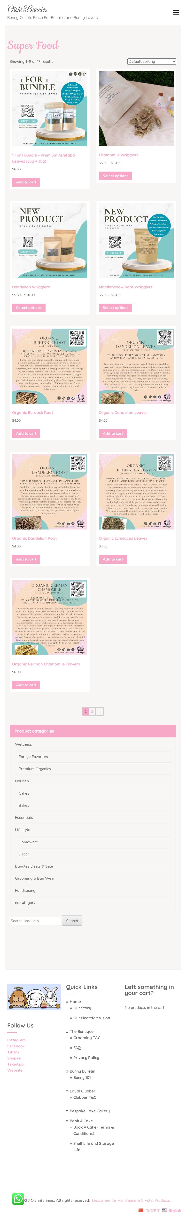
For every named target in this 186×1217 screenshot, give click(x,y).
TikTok (13, 1052)
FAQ (77, 1047)
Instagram (16, 1040)
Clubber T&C (84, 1097)
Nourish (22, 781)
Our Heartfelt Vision (91, 1017)
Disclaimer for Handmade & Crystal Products (131, 1200)
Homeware (28, 842)
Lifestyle (22, 829)
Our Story (82, 1007)
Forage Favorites (33, 756)
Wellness (23, 744)
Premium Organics (35, 769)
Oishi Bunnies (27, 9)
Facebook (16, 1046)
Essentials (24, 817)
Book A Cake (81, 1120)
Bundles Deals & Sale (34, 866)
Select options (115, 176)
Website (15, 1070)
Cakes (24, 793)
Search (72, 921)
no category (25, 902)
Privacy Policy (86, 1057)
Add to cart (26, 182)
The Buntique (81, 1031)
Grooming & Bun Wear (35, 878)
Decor (24, 854)
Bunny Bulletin (82, 1071)
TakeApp (15, 1064)
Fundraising (25, 890)
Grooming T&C (86, 1037)
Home (75, 1001)
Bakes (24, 805)
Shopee (14, 1058)
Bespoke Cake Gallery (90, 1110)
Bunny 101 (82, 1077)
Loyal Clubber (82, 1091)
